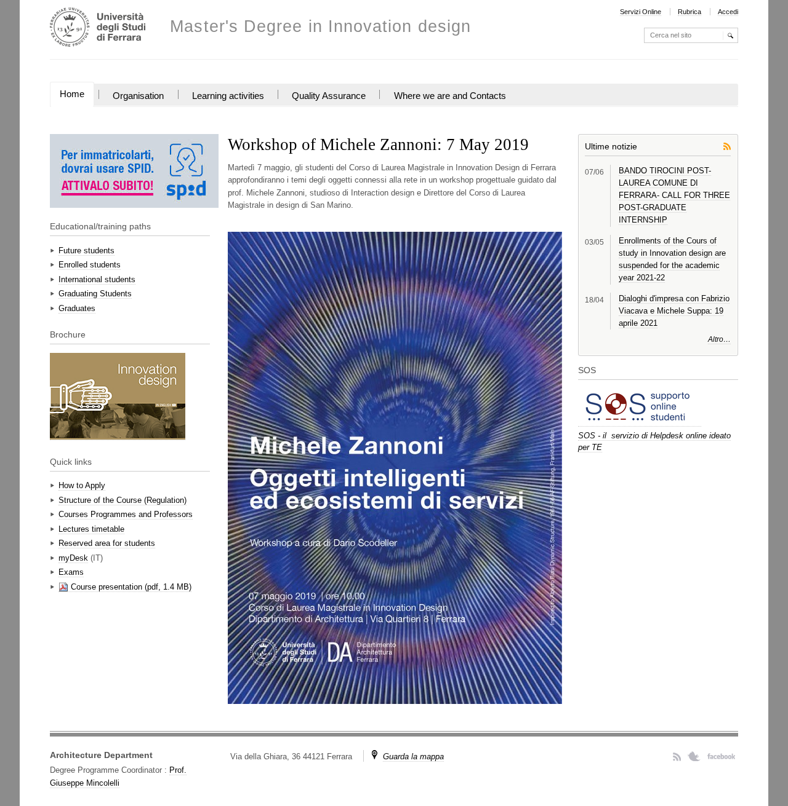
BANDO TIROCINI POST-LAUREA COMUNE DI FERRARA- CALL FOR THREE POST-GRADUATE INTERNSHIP (674, 195)
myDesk (73, 558)
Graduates (76, 308)
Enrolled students (89, 264)
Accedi (728, 11)
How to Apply (81, 485)
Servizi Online (640, 11)
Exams (71, 572)
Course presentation (106, 586)
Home (72, 94)
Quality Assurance (329, 96)
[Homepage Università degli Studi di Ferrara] (97, 28)
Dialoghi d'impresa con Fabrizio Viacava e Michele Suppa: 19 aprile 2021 (674, 311)
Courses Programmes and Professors (125, 514)
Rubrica (689, 11)
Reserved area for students (106, 543)
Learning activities (228, 96)
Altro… (719, 339)
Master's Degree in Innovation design (320, 26)
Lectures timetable (91, 529)
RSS (677, 756)
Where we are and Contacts (450, 96)
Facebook (721, 756)
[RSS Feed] (727, 145)
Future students (86, 250)
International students (96, 279)
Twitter (694, 756)
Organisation (138, 96)
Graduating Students (95, 293)
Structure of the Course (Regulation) (122, 500)
